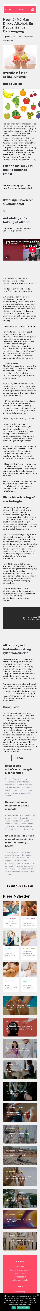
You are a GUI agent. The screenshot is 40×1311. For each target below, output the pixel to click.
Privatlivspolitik (23, 1308)
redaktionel (8, 41)
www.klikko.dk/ (22, 1280)
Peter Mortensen (25, 37)
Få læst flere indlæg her (20, 886)
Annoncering (20, 1292)
